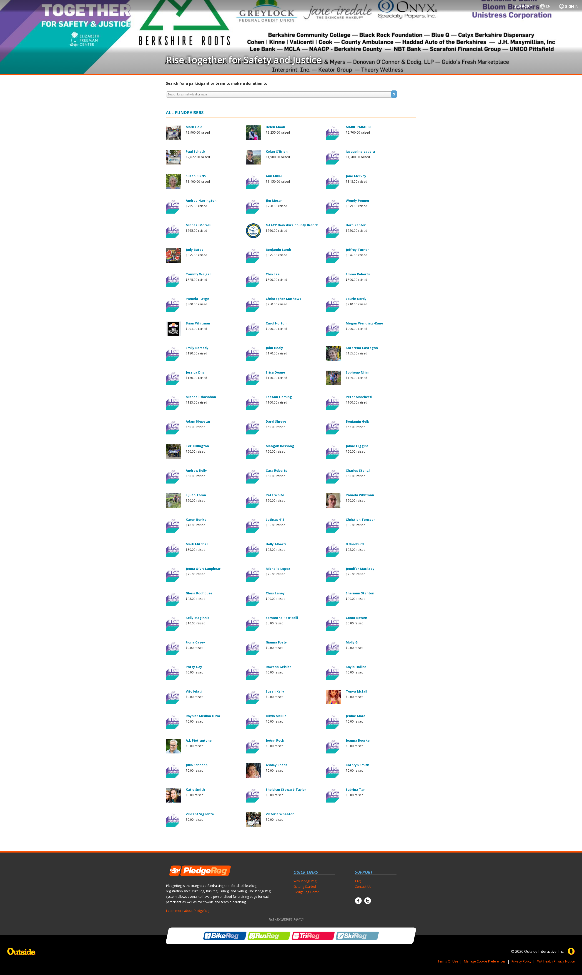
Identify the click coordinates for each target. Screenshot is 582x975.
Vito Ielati (194, 691)
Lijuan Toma (196, 495)
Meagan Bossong (280, 446)
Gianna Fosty (276, 642)
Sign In (571, 6)
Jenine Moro (355, 716)
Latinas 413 (275, 519)
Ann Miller (274, 176)
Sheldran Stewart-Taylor (286, 789)
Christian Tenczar (360, 519)
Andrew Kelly (196, 470)
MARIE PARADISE (359, 127)
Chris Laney (275, 593)
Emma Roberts (358, 274)
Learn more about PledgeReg (187, 910)
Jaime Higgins (357, 446)
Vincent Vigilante (200, 814)
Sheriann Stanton (360, 593)
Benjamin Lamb (278, 249)
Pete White (275, 495)
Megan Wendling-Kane (364, 323)
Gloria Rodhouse (199, 593)
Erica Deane (275, 372)
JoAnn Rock (275, 740)
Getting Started (305, 886)
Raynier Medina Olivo (203, 716)
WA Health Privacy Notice (556, 961)
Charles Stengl (358, 470)
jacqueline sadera (360, 151)
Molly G (352, 642)
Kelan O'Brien (277, 151)
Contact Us (363, 886)
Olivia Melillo (276, 716)
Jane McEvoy (356, 176)
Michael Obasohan (201, 397)
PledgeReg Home (306, 892)
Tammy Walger (198, 274)
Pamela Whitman (360, 495)
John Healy (274, 348)
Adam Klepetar (198, 421)
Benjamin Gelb (357, 421)
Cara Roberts (276, 470)
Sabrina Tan (355, 789)
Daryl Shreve (276, 421)
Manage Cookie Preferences (485, 961)
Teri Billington (197, 446)
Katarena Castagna (362, 348)
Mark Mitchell (197, 544)
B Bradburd (355, 544)
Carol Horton (276, 323)
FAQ (358, 881)
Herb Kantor (356, 225)
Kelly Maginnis (197, 618)
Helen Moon (275, 127)
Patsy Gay (194, 667)
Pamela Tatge (197, 299)
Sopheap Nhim (357, 372)
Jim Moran (274, 200)
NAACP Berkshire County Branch (292, 225)
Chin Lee (273, 274)
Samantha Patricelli (282, 618)
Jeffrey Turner (357, 249)
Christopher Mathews (283, 299)
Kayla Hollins (356, 667)
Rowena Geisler (278, 667)
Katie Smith (195, 789)
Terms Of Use (447, 961)
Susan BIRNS (196, 176)
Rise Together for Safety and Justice (243, 60)
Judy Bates (194, 249)
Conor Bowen (356, 618)
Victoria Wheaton (280, 814)
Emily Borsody (197, 348)
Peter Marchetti (359, 397)
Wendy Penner (357, 200)
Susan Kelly (275, 691)
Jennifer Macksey (360, 568)
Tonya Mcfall (356, 691)
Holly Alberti (276, 544)
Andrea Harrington (201, 200)
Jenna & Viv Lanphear (203, 568)
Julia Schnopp (197, 765)
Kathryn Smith (357, 765)
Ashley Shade (277, 765)
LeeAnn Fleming (279, 397)
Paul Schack (195, 151)
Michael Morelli (198, 225)
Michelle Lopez (278, 568)
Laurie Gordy (356, 299)
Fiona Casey (195, 642)
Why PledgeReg (305, 881)
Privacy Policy (521, 961)
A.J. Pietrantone (199, 740)
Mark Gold (194, 127)
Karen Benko (196, 519)
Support (523, 6)
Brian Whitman (198, 323)
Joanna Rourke (358, 740)
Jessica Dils (195, 372)
